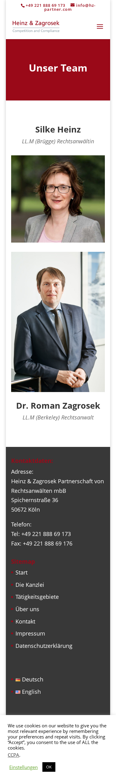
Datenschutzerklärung (43, 645)
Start (21, 572)
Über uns (27, 609)
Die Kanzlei (29, 584)
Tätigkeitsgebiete (37, 596)
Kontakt (25, 621)
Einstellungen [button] (23, 767)
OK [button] (49, 767)
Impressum (30, 633)
